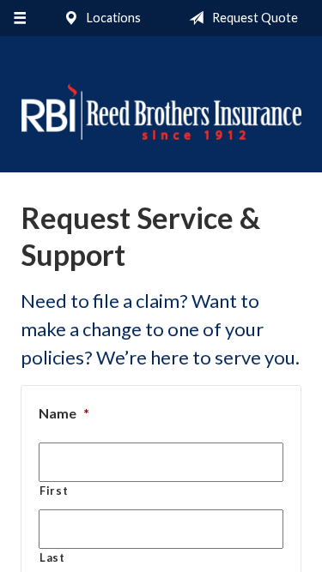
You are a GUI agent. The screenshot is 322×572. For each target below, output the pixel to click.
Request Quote (254, 17)
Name (64, 413)
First (53, 490)
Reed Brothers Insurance (161, 112)
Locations (112, 17)
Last (52, 557)
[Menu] (19, 18)
